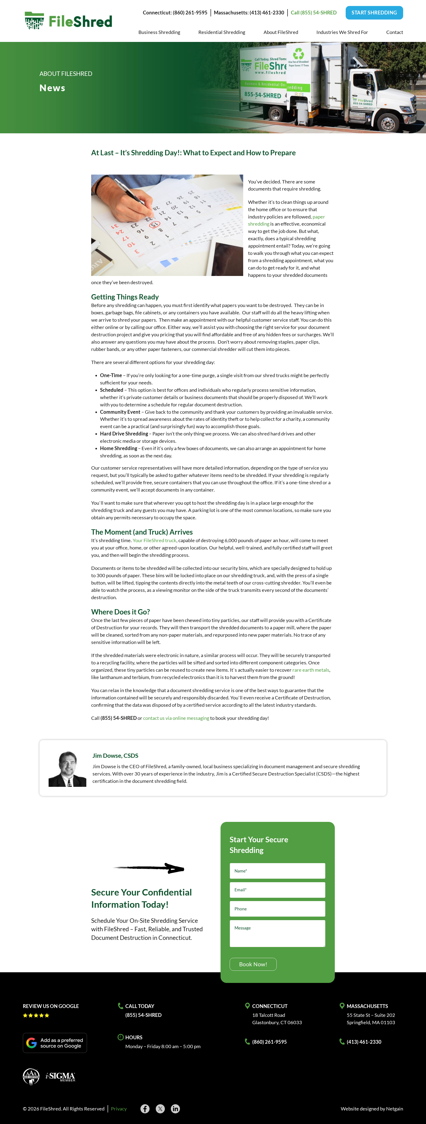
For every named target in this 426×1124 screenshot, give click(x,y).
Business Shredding (159, 32)
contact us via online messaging (176, 718)
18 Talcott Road (268, 1015)
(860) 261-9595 (269, 1042)
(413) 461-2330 (364, 1042)
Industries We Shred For (342, 32)
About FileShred (281, 32)
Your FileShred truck (154, 540)
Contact (394, 32)
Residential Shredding (221, 32)
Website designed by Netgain (372, 1109)
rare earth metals (310, 670)
